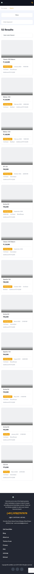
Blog (4, 533)
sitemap (5, 553)
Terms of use (7, 541)
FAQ (4, 549)
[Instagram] (17, 569)
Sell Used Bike (7, 529)
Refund (5, 557)
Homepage (4, 8)
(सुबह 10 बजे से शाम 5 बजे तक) (17, 517)
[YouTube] (21, 569)
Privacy (5, 545)
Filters (17, 15)
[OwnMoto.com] (5, 3)
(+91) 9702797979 (17, 513)
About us (6, 537)
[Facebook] (13, 569)
